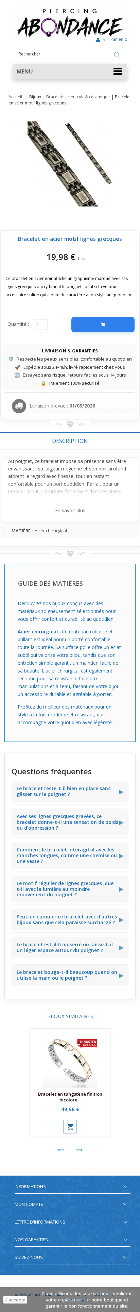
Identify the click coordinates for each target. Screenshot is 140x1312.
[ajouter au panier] (70, 1126)
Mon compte (29, 1204)
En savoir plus (70, 510)
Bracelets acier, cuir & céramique (78, 97)
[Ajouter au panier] (103, 324)
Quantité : (18, 324)
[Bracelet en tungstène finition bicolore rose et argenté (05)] (70, 1058)
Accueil (15, 97)
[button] (70, 71)
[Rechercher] (117, 55)
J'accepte (15, 1299)
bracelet (50, 461)
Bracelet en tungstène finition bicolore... (70, 1097)
